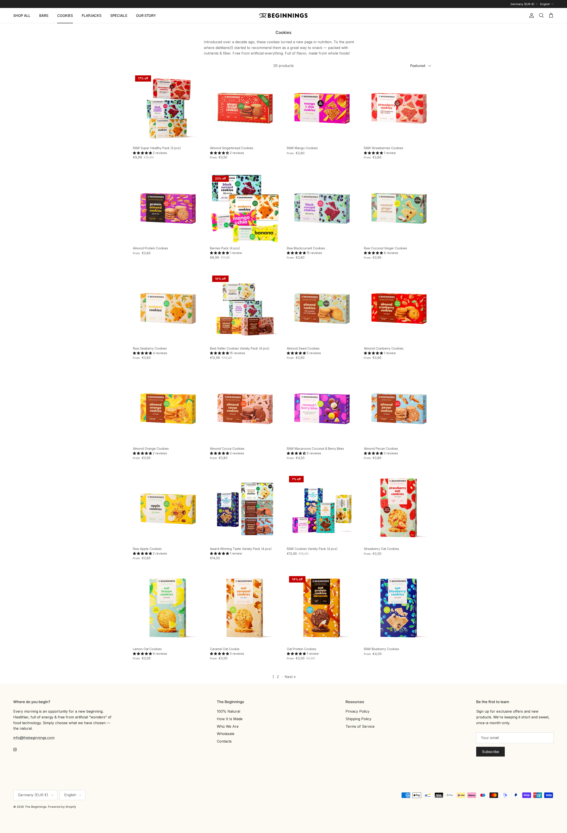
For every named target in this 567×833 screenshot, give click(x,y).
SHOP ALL (21, 15)
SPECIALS (118, 15)
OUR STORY (146, 15)
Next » (290, 677)
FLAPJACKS (91, 15)
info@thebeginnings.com (33, 737)
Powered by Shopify (62, 806)
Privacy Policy (357, 711)
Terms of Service (360, 726)
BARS (43, 15)
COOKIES (65, 15)
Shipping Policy (358, 719)
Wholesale (225, 733)
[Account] (530, 15)
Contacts (224, 741)
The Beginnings (36, 806)
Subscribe (490, 751)
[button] (143, 153)
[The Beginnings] (283, 15)
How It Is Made (230, 719)
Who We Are (228, 726)
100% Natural (228, 711)
